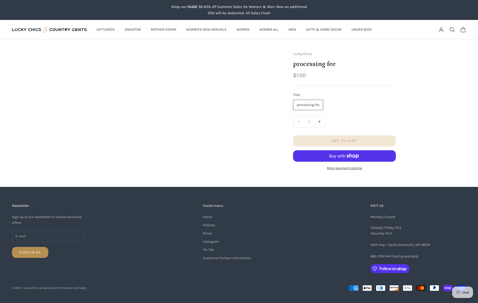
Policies (209, 225)
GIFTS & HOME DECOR (324, 29)
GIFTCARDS (106, 29)
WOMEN (243, 29)
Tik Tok (208, 250)
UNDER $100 (362, 29)
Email (207, 233)
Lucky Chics (302, 54)
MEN (292, 29)
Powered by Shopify (73, 288)
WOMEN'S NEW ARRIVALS (206, 29)
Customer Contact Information (227, 258)
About (207, 217)
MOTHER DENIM (163, 29)
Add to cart (344, 141)
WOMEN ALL (269, 29)
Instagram (211, 241)
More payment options (344, 168)
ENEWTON (133, 29)
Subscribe (30, 252)
